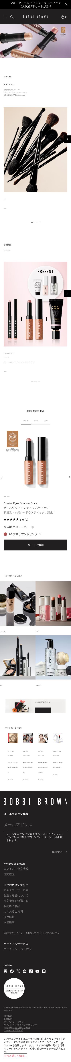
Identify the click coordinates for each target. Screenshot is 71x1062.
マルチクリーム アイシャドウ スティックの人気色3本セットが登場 (35, 4)
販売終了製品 (12, 906)
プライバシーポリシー (14, 1022)
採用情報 (9, 916)
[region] (35, 1047)
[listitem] (35, 490)
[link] (64, 16)
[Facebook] (12, 971)
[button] (5, 17)
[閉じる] (62, 1043)
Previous (2, 478)
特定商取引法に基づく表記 (17, 1027)
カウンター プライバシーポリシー (20, 1024)
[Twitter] (18, 971)
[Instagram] (5, 971)
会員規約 (8, 1019)
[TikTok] (31, 971)
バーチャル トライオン (18, 948)
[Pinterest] (24, 971)
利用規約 (8, 1016)
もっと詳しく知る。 (15, 1055)
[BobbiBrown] (35, 16)
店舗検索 (9, 922)
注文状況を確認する (16, 900)
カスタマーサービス (16, 889)
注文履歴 (9, 874)
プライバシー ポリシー (40, 837)
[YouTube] (37, 971)
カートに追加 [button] (35, 544)
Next (67, 139)
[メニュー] (5, 16)
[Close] (66, 4)
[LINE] (44, 971)
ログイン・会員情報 (16, 868)
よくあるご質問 (13, 911)
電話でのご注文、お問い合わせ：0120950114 (31, 932)
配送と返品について (16, 895)
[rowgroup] (35, 41)
